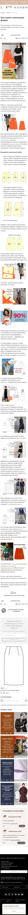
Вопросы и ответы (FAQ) (20, 900)
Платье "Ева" (14, 823)
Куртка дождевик (15, 840)
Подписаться (14, 639)
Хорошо (14, 911)
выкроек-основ (14, 144)
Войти (24, 2)
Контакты (3, 900)
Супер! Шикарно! (8, 820)
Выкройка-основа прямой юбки (10, 690)
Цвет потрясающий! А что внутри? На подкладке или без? (14, 836)
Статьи (8, 12)
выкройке (20, 471)
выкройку (22, 438)
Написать (14, 871)
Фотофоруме (21, 355)
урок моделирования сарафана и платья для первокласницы (14, 566)
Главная (3, 12)
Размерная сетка (9, 900)
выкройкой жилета (15, 504)
